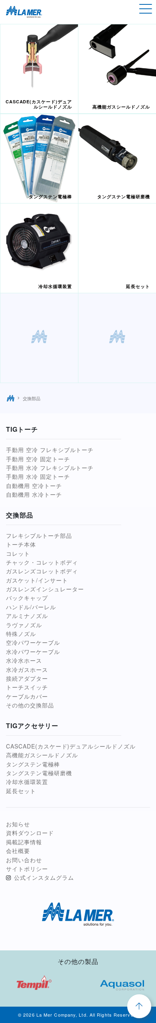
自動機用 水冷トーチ (34, 494)
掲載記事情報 (24, 842)
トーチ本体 (21, 544)
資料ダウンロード (30, 833)
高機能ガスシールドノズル (42, 755)
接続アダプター (27, 678)
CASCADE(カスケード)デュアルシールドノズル (71, 746)
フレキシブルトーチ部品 (39, 535)
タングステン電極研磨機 (39, 773)
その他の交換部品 (30, 705)
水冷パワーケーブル (33, 652)
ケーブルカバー (27, 696)
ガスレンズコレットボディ (42, 571)
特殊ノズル (21, 634)
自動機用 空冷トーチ (34, 486)
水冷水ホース (24, 660)
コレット (18, 553)
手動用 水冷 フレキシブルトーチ (50, 468)
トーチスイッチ (27, 687)
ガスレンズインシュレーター (45, 589)
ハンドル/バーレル (31, 607)
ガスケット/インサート (37, 580)
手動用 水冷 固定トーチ (38, 476)
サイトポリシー (27, 869)
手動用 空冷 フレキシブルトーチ (50, 450)
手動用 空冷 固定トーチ (38, 459)
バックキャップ (27, 598)
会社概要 (18, 851)
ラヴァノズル (24, 625)
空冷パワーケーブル (33, 642)
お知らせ (18, 824)
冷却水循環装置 (27, 782)
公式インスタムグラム (44, 877)
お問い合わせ (24, 860)
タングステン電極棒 (33, 764)
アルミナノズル (27, 616)
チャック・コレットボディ (42, 562)
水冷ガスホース (27, 669)
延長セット (21, 791)
